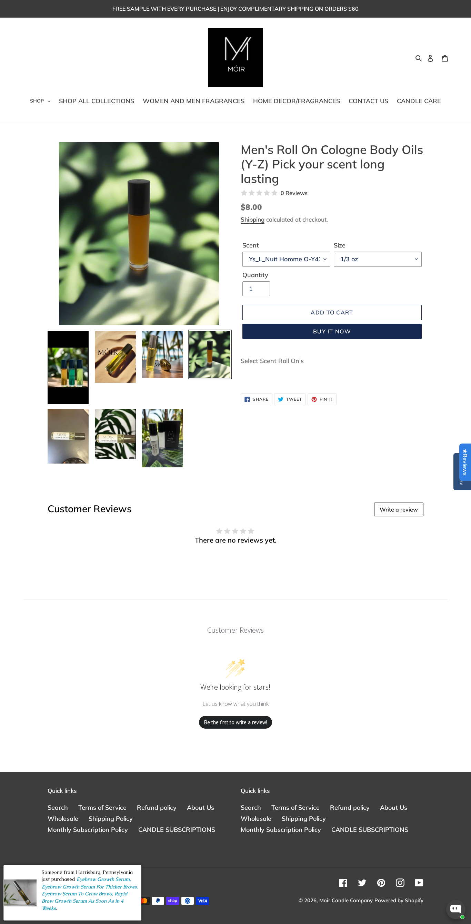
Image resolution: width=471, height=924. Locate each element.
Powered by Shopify (398, 900)
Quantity (255, 275)
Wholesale (63, 819)
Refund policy (157, 807)
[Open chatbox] (455, 909)
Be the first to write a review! (235, 722)
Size (339, 245)
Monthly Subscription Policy (88, 830)
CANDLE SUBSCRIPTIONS (176, 830)
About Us (200, 807)
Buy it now (332, 331)
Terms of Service (102, 807)
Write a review (399, 509)
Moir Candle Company (346, 900)
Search (58, 807)
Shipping (252, 219)
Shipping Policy (111, 819)
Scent (250, 245)
